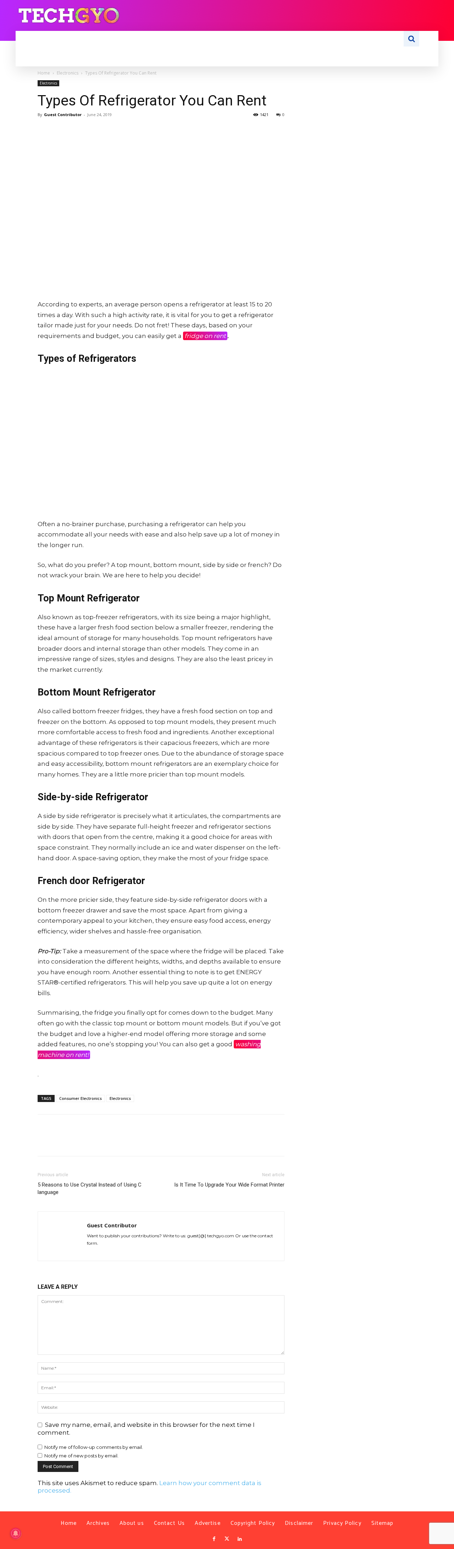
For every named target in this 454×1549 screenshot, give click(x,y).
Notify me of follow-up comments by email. (93, 1447)
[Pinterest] (77, 131)
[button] (411, 39)
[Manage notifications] (15, 1533)
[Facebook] (45, 131)
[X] (61, 131)
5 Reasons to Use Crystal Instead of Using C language (90, 1188)
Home (44, 73)
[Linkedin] (239, 1539)
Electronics (67, 73)
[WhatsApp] (94, 131)
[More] (110, 131)
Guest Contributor (63, 114)
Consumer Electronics (80, 1098)
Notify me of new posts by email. (81, 1455)
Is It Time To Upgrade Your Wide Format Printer (229, 1185)
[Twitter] (227, 1539)
